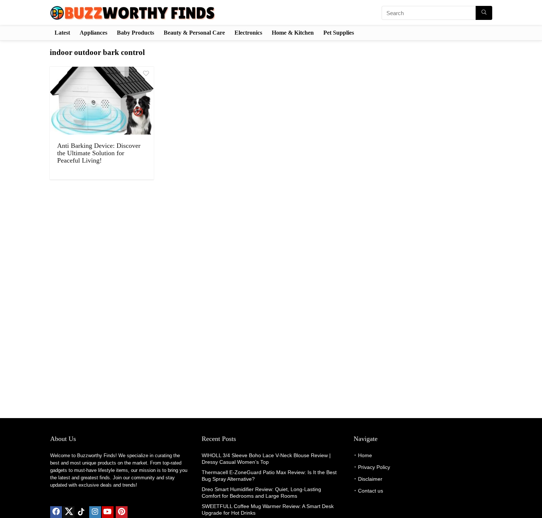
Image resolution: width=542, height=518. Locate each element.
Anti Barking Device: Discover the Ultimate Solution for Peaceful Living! (98, 153)
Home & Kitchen (293, 32)
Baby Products (135, 32)
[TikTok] (81, 512)
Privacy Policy (374, 467)
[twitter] (68, 512)
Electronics (248, 32)
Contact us (370, 491)
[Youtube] (108, 512)
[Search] (484, 13)
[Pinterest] (122, 512)
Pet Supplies (338, 32)
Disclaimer (370, 479)
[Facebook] (56, 512)
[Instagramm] (95, 512)
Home (365, 455)
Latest (62, 32)
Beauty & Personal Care (194, 32)
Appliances (93, 32)
